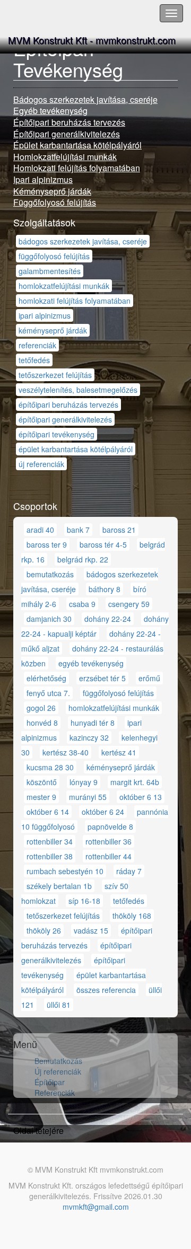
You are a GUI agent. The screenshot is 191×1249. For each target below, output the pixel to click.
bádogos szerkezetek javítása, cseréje (83, 241)
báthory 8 (104, 589)
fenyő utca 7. (48, 693)
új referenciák (41, 464)
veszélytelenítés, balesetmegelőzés (78, 389)
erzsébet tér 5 (102, 678)
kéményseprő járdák (53, 330)
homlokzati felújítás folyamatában (75, 300)
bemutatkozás (50, 574)
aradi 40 (40, 529)
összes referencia (106, 989)
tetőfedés (34, 360)
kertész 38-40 (65, 752)
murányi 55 (88, 796)
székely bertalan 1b (59, 886)
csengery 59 (129, 604)
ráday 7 (129, 871)
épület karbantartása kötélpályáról (76, 449)
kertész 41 (118, 752)
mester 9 (41, 796)
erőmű (149, 678)
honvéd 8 (42, 722)
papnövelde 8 (110, 826)
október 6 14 (48, 811)
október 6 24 (103, 811)
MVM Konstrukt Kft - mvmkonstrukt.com (92, 40)
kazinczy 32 (89, 737)
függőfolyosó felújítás (54, 256)
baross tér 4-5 (103, 544)
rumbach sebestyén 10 (65, 871)
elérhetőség (46, 678)
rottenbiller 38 (50, 856)
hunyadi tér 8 (93, 722)
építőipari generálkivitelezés (65, 419)
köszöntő (42, 782)
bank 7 (78, 529)
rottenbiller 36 (108, 841)
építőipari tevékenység (56, 434)
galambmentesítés (50, 271)
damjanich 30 (49, 618)
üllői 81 (59, 1004)
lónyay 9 (84, 782)
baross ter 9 (47, 544)
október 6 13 (140, 796)
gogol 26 (41, 707)
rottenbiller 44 (108, 856)
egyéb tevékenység (91, 663)
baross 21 (119, 529)
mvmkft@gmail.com (96, 1206)
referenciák (37, 345)
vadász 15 (91, 930)
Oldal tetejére (38, 1130)
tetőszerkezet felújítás (55, 375)
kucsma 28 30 (50, 767)
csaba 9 (82, 604)
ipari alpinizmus (45, 315)
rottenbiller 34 (50, 841)
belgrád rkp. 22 (82, 559)
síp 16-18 (84, 900)
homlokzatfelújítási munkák (64, 285)
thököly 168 (131, 915)
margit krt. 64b (134, 782)
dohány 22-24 (107, 618)
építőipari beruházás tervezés (68, 404)
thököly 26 (44, 930)
